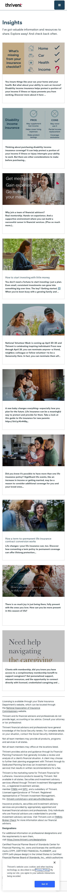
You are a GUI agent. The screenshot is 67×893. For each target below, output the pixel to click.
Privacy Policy (42, 870)
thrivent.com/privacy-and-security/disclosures (30, 799)
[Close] (54, 862)
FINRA (14, 789)
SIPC (25, 789)
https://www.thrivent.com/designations (26, 839)
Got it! (45, 884)
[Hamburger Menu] (59, 5)
